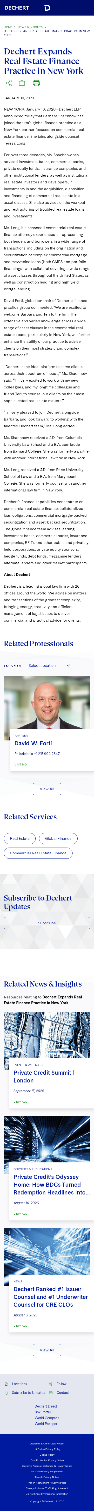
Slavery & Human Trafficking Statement (47, 1488)
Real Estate (20, 838)
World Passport (47, 1424)
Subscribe (47, 923)
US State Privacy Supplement (47, 1471)
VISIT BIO (20, 764)
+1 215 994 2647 (47, 754)
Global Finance (58, 838)
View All (47, 789)
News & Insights (30, 27)
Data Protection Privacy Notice (47, 1460)
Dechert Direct (46, 1406)
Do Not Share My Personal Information (47, 1493)
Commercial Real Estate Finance (38, 853)
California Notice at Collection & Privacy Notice (47, 1465)
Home (8, 27)
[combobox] (49, 665)
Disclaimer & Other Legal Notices (47, 1443)
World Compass (47, 1418)
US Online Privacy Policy (47, 1449)
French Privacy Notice (47, 1477)
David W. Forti (33, 743)
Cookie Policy (47, 1454)
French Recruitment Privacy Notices (47, 1482)
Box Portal (43, 1412)
